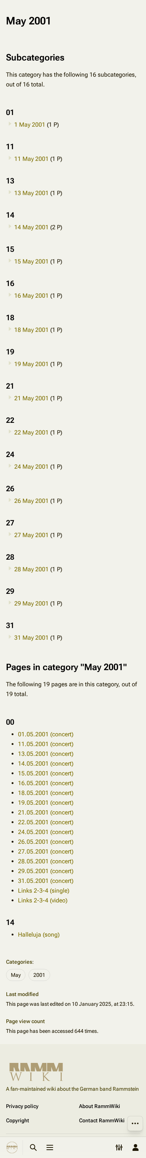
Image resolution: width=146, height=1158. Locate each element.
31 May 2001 (31, 637)
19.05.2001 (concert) (45, 802)
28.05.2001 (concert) (45, 861)
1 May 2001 (29, 124)
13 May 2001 (31, 193)
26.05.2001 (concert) (45, 841)
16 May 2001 (31, 295)
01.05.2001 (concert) (45, 734)
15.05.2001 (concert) (45, 773)
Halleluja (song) (39, 934)
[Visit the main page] (11, 1147)
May (16, 975)
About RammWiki (99, 1106)
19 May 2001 (31, 364)
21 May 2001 (31, 398)
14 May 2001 (31, 227)
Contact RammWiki (102, 1120)
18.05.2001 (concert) (45, 792)
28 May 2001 (31, 569)
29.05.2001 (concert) (45, 871)
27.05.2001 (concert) (45, 851)
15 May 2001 (31, 261)
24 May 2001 (31, 466)
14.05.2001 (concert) (45, 763)
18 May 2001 (31, 329)
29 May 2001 (31, 603)
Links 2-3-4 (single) (43, 890)
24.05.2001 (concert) (45, 832)
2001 (39, 975)
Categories (19, 962)
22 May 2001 (31, 432)
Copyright (17, 1120)
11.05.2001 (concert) (45, 744)
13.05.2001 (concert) (45, 753)
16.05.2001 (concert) (45, 783)
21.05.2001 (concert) (45, 812)
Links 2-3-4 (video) (42, 900)
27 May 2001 (31, 535)
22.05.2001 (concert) (45, 822)
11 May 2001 (31, 158)
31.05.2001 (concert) (45, 880)
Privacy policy (22, 1106)
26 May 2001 (31, 500)
